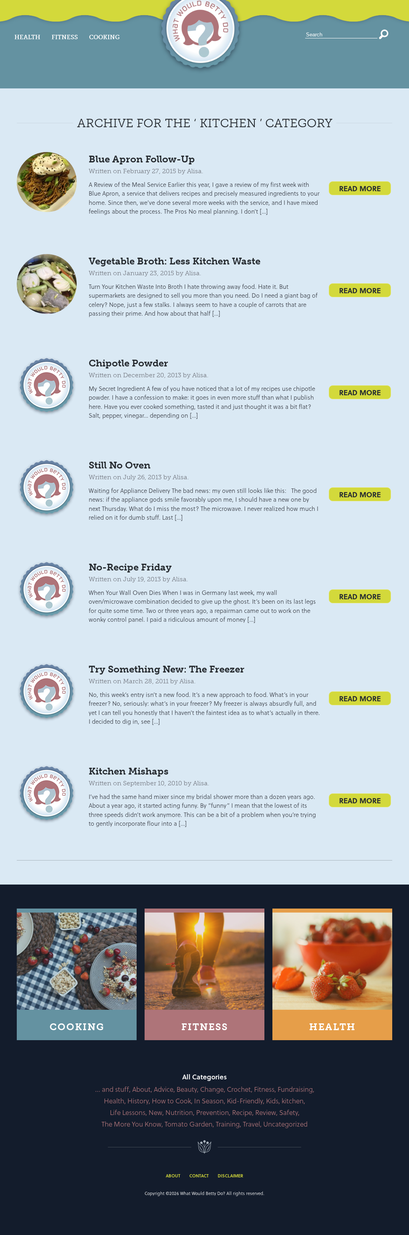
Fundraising (295, 1089)
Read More (360, 188)
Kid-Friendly (245, 1101)
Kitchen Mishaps (129, 771)
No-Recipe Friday (130, 567)
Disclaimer (230, 1175)
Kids (272, 1101)
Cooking (104, 37)
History (138, 1101)
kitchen (293, 1101)
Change (212, 1089)
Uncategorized (285, 1124)
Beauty (187, 1089)
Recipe (242, 1112)
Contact (198, 1175)
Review (265, 1112)
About (141, 1089)
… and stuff (112, 1089)
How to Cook (171, 1101)
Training (228, 1124)
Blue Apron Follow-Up (142, 159)
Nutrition (179, 1112)
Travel (251, 1124)
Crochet (239, 1089)
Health (27, 37)
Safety (288, 1112)
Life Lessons (127, 1112)
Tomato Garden (188, 1124)
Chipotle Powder (128, 363)
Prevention (212, 1112)
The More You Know (131, 1124)
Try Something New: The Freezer (166, 669)
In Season (209, 1101)
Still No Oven (120, 465)
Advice (163, 1089)
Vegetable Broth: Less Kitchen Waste (174, 261)
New (155, 1112)
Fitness (65, 37)
